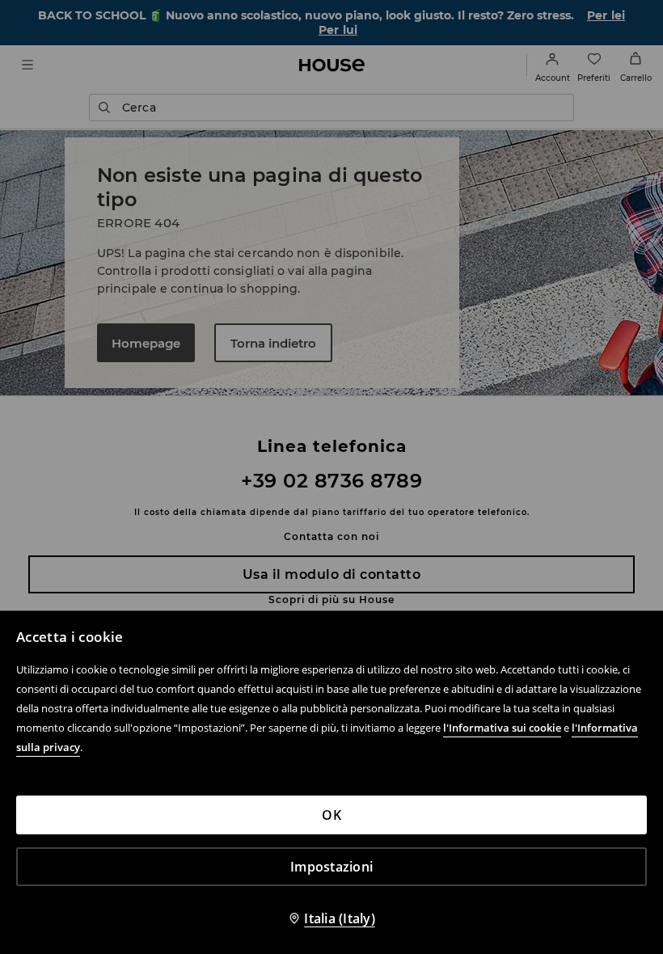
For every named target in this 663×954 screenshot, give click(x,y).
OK (331, 815)
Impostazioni (331, 867)
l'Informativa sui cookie (502, 727)
